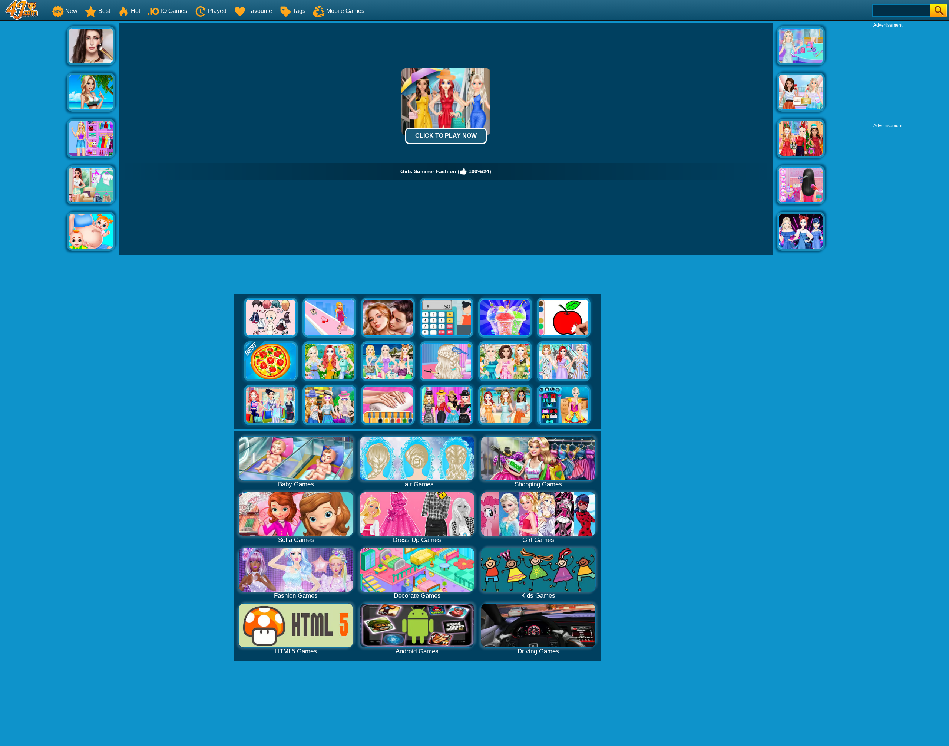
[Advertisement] (33, 134)
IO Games (174, 11)
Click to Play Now (446, 135)
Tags (299, 11)
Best (104, 11)
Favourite (259, 11)
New (71, 11)
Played (217, 11)
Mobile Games (345, 11)
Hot (135, 11)
